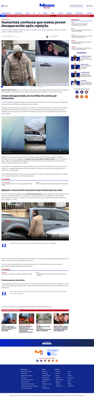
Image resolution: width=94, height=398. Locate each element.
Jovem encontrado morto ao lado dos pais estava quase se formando (59, 15)
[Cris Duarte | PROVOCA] (75, 58)
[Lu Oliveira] (75, 82)
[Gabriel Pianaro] (75, 66)
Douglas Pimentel (54, 36)
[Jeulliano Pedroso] (75, 74)
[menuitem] (6, 13)
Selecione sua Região (76, 6)
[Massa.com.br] (46, 6)
